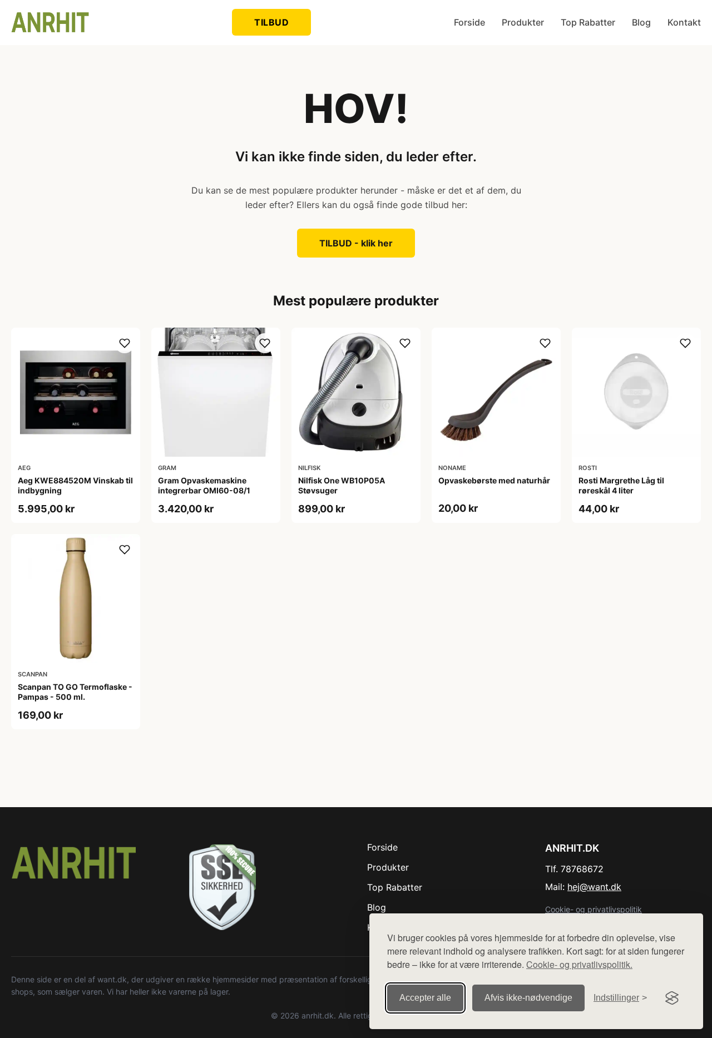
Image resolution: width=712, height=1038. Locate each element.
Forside (469, 22)
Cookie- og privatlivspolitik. (579, 964)
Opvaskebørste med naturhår (494, 480)
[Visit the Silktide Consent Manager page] (672, 998)
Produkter (523, 22)
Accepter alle (425, 997)
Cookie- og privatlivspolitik (593, 909)
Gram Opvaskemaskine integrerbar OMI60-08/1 (204, 485)
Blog (641, 22)
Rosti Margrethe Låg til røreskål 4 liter (621, 485)
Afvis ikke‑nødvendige (528, 997)
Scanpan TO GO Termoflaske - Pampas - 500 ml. (75, 691)
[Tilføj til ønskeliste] (125, 343)
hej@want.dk (594, 886)
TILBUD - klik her (356, 243)
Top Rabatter (588, 22)
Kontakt (684, 22)
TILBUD (271, 22)
